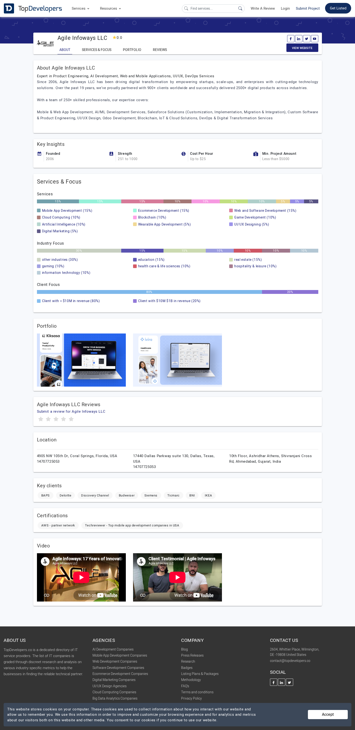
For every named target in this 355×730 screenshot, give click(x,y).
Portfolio (132, 49)
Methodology (191, 679)
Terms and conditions (197, 692)
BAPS (45, 495)
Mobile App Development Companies (119, 655)
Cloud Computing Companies (114, 692)
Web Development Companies (114, 661)
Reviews (160, 49)
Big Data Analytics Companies (114, 698)
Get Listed (338, 8)
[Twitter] (306, 38)
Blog (184, 649)
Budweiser (127, 495)
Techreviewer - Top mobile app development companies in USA (132, 525)
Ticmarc (173, 495)
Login (285, 8)
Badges (186, 667)
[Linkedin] (298, 38)
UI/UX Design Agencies (109, 686)
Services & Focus (96, 49)
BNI (192, 495)
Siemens (150, 495)
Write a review (263, 8)
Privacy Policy (191, 698)
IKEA (208, 495)
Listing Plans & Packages (200, 673)
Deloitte (65, 495)
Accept (328, 714)
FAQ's (185, 686)
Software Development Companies (118, 667)
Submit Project (308, 8)
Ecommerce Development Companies (120, 673)
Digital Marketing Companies (113, 679)
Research (188, 661)
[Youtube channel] (314, 38)
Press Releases (192, 655)
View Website (302, 48)
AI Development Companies (113, 649)
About (64, 49)
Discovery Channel (95, 495)
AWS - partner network (58, 525)
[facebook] (290, 38)
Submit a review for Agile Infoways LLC (71, 411)
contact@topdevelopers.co (290, 660)
